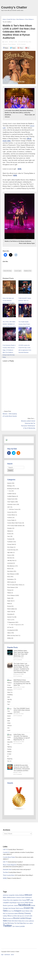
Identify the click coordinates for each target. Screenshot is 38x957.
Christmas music (11, 504)
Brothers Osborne (16, 897)
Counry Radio (10, 520)
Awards (9, 483)
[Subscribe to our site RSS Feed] (18, 453)
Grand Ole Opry (24, 41)
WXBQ (9, 638)
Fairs (8, 536)
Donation (9, 528)
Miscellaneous (11, 566)
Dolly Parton (29, 902)
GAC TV (5, 862)
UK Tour (9, 627)
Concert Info (10, 512)
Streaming (9, 614)
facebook (24, 905)
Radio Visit (10, 601)
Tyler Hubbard (16, 926)
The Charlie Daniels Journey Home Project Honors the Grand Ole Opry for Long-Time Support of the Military (24, 326)
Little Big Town (11, 560)
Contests (9, 517)
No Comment (22, 44)
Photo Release (11, 587)
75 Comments (18, 659)
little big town (21, 916)
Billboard (28, 895)
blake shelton (7, 897)
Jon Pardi (8, 913)
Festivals (9, 539)
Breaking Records (12, 488)
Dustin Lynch (7, 905)
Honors (9, 555)
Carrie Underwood (26, 897)
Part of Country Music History (14, 584)
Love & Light (18, 270)
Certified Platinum (11, 496)
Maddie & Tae (27, 270)
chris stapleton (14, 900)
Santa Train (10, 611)
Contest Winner (11, 515)
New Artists (10, 571)
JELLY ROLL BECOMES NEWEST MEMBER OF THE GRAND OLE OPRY (9, 324)
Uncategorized (11, 630)
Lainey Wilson (7, 916)
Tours (8, 619)
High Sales (10, 552)
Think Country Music (9, 875)
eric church (14, 905)
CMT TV (5, 849)
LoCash (26, 916)
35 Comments (18, 676)
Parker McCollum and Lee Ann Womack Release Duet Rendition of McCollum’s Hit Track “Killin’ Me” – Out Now (9, 303)
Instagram (17, 911)
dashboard (7, 954)
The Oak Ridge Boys (20, 923)
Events (9, 533)
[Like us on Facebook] (9, 453)
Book (10, 490)
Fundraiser (10, 541)
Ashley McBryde (19, 895)
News (8, 576)
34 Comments (18, 743)
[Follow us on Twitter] (14, 453)
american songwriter (9, 895)
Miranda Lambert (19, 918)
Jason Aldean (26, 911)
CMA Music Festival (13, 509)
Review (9, 606)
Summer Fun (10, 617)
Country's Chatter (14, 7)
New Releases (11, 574)
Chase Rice (6, 900)
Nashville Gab (7, 869)
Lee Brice (14, 916)
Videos (9, 632)
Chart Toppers (11, 501)
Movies (9, 568)
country (6, 41)
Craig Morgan (13, 902)
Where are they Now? (12, 635)
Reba (8, 603)
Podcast (9, 590)
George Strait (10, 544)
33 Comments (18, 774)
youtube (22, 926)
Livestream (10, 563)
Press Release (12, 44)
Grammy (21, 908)
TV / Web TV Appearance (15, 624)
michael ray (10, 918)
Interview (9, 557)
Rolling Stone (21, 921)
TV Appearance (11, 622)
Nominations (10, 579)
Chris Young (22, 900)
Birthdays (9, 485)
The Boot (5, 872)
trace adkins (29, 923)
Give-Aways (10, 547)
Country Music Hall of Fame (14, 523)
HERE (19, 169)
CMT (8, 507)
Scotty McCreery (8, 923)
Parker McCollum (13, 921)
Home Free (11, 911)
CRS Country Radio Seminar (14, 525)
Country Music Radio (9, 857)
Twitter (7, 925)
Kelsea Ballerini (14, 913)
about (12, 954)
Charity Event (10, 499)
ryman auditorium (29, 921)
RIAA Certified (10, 609)
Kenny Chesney (25, 913)
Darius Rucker (20, 902)
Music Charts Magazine (9, 865)
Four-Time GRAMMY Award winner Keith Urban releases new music (22, 710)
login (2, 954)
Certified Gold (10, 493)
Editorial (9, 531)
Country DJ (6, 852)
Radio (8, 598)
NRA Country (10, 582)
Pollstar (9, 592)
